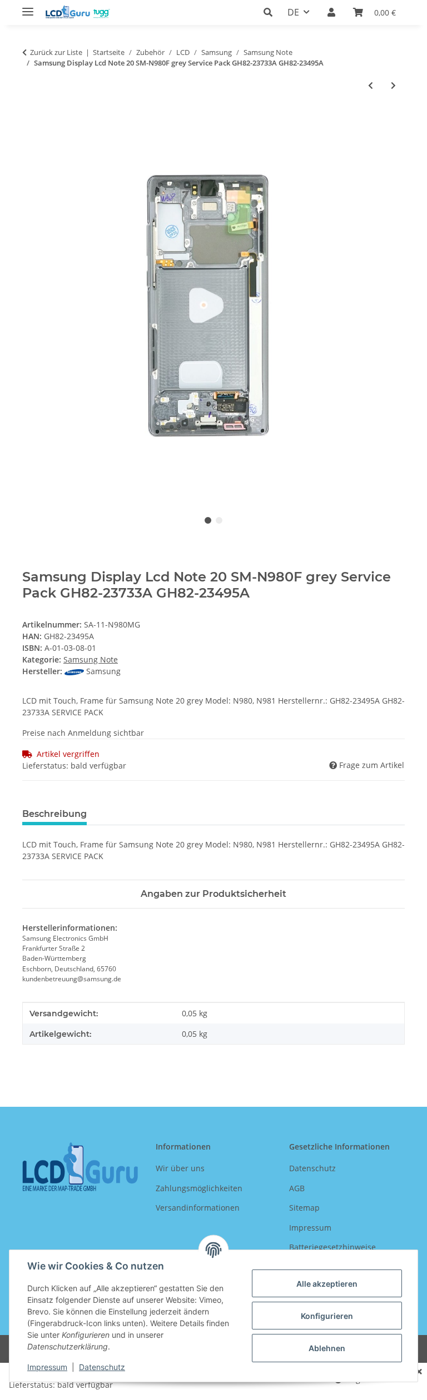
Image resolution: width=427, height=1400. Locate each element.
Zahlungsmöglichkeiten (199, 1188)
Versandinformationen (198, 1207)
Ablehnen (327, 1348)
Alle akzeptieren (327, 1283)
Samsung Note (90, 659)
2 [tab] (219, 520)
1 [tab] (208, 520)
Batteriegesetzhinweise (332, 1247)
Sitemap (304, 1207)
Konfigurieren (327, 1316)
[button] (271, 12)
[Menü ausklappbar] (27, 7)
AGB (297, 1188)
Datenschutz (102, 1367)
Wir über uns (180, 1168)
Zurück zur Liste (56, 52)
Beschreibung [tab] (54, 814)
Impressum (47, 1367)
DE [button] (293, 12)
